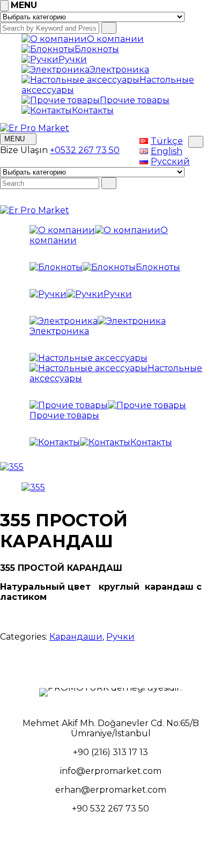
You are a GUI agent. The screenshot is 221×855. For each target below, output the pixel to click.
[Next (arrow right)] (202, 427)
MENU (15, 139)
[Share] (185, 12)
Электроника (119, 69)
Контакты (93, 110)
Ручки (72, 59)
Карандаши (75, 637)
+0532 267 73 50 (85, 150)
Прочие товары (135, 100)
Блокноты (97, 49)
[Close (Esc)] (209, 12)
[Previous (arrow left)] (19, 427)
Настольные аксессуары (116, 373)
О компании (115, 39)
